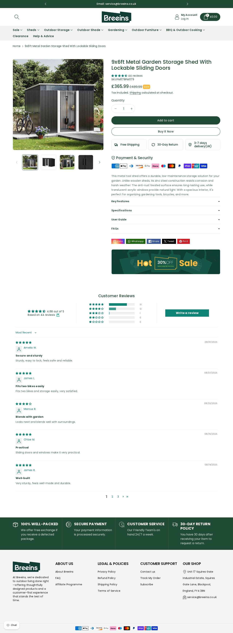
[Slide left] (17, 162)
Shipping (135, 92)
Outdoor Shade (88, 30)
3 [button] (118, 497)
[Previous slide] (46, 4)
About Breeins (64, 571)
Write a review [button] (187, 313)
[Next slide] (187, 4)
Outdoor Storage (57, 30)
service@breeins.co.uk (202, 597)
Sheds (31, 30)
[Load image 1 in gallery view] (30, 162)
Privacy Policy (107, 571)
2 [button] (112, 497)
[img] (24, 342)
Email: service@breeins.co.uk (116, 4)
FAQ (58, 578)
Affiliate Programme (68, 584)
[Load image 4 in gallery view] (86, 162)
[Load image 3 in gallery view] (67, 162)
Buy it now (166, 131)
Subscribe (146, 584)
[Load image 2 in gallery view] (48, 162)
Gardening (116, 30)
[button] (210, 17)
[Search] (17, 17)
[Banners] (166, 262)
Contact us (147, 571)
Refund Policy (107, 578)
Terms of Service (109, 591)
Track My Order (150, 578)
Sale (16, 30)
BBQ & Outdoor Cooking (184, 30)
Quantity (118, 100)
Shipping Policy (107, 584)
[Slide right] (100, 162)
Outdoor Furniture (145, 30)
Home (17, 46)
